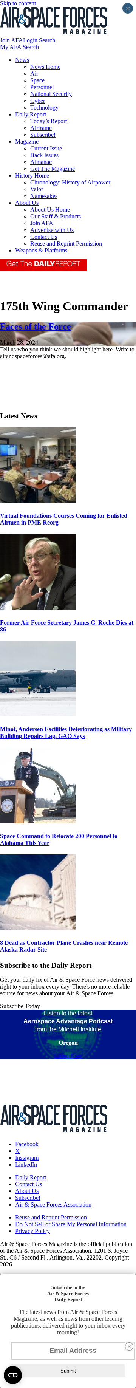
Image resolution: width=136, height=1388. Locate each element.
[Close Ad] (129, 1346)
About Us (27, 203)
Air (34, 73)
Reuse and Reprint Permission (66, 243)
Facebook (27, 1144)
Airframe (41, 128)
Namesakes (43, 196)
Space (37, 80)
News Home (45, 66)
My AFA (10, 47)
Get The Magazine (52, 169)
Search (47, 40)
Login (30, 40)
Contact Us (43, 237)
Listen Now (68, 1055)
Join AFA (11, 40)
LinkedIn (26, 1164)
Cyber (37, 100)
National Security (51, 94)
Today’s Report (48, 121)
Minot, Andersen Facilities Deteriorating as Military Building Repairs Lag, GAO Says (66, 732)
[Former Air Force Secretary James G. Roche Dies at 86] (38, 608)
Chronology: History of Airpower (70, 182)
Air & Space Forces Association (53, 1204)
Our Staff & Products (55, 216)
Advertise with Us (52, 230)
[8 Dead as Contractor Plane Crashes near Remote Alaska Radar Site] (38, 928)
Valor (36, 189)
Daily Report (30, 114)
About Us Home (50, 209)
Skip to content (18, 3)
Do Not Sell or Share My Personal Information (71, 1224)
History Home (32, 175)
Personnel (42, 87)
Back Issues (44, 155)
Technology (44, 107)
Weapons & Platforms (41, 250)
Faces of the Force (35, 326)
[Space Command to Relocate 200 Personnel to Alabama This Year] (38, 821)
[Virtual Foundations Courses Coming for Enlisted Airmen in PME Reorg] (38, 501)
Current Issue (46, 148)
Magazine (27, 141)
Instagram (27, 1157)
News (22, 60)
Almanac (41, 162)
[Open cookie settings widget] (13, 1375)
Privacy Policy (32, 1231)
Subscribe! (43, 135)
